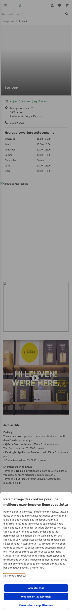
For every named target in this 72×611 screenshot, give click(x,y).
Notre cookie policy (14, 576)
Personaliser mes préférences (36, 605)
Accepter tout (36, 588)
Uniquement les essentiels (36, 597)
